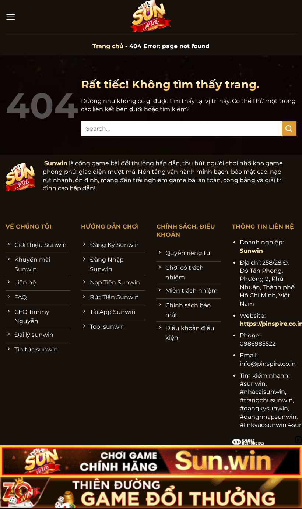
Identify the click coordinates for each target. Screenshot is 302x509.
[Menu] (10, 16)
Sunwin (55, 163)
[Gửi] (289, 128)
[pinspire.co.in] (151, 16)
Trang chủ (107, 46)
